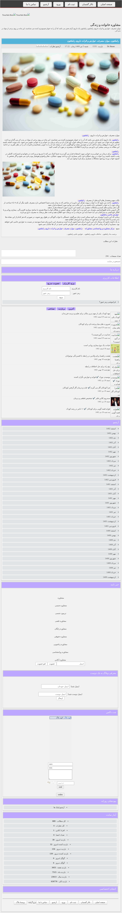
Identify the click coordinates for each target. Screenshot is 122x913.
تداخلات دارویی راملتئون (93, 234)
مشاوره (61, 598)
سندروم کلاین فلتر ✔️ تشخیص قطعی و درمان (91, 400)
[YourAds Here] (23, 15)
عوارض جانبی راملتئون (109, 215)
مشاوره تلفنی (60, 621)
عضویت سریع (54, 283)
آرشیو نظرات (55, 46)
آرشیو (46, 4)
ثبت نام (71, 4)
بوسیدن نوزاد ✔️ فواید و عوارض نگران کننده (92, 378)
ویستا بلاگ (20, 902)
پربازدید (61, 309)
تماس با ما (31, 4)
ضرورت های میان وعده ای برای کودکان (94, 325)
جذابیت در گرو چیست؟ (101, 336)
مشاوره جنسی (61, 605)
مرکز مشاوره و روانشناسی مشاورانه (99, 228)
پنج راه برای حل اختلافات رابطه (97, 368)
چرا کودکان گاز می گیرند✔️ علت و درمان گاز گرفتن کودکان (86, 389)
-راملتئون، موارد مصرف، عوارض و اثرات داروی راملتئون (60, 228)
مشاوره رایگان (61, 629)
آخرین (71, 309)
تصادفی (51, 309)
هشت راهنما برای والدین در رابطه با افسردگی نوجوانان (87, 357)
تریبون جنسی (60, 613)
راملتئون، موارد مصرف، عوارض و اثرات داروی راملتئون (93, 41)
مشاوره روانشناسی (60, 652)
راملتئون (85, 135)
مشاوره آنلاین (60, 660)
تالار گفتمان (87, 4)
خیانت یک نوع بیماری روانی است (97, 347)
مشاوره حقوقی (60, 636)
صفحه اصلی (106, 4)
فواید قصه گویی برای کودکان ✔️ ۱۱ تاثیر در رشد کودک (88, 410)
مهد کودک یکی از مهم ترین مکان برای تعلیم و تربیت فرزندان (86, 315)
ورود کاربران (68, 283)
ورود (58, 4)
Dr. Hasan (111, 46)
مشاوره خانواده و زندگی (105, 24)
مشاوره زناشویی (60, 644)
